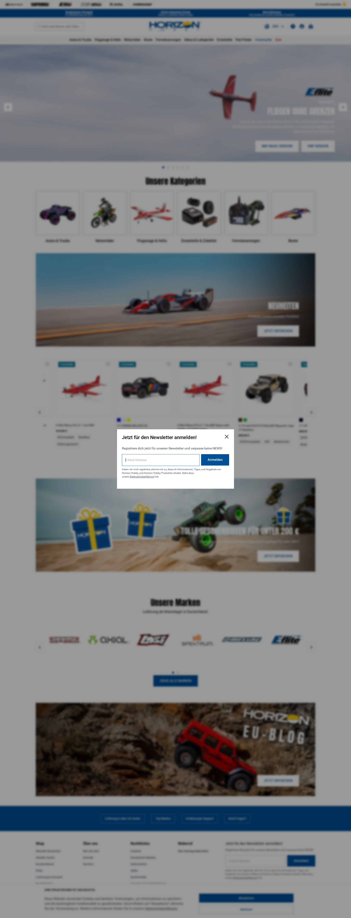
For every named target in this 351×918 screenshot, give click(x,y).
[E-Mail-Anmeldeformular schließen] (226, 436)
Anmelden (215, 460)
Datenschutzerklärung (142, 476)
